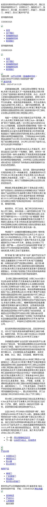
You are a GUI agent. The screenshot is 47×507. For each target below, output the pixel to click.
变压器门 (10, 479)
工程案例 (10, 501)
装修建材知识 (12, 36)
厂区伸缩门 (11, 476)
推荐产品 (5, 469)
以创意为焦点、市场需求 (25, 440)
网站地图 (39, 489)
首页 (8, 30)
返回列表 (7, 82)
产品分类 (5, 451)
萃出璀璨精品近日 (22, 437)
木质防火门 (11, 456)
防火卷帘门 (11, 464)
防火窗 (9, 461)
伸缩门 (9, 473)
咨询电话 (10, 495)
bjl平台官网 (16, 76)
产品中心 (10, 498)
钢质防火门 (11, 459)
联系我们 (10, 41)
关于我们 (10, 33)
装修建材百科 (12, 38)
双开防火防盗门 (13, 481)
